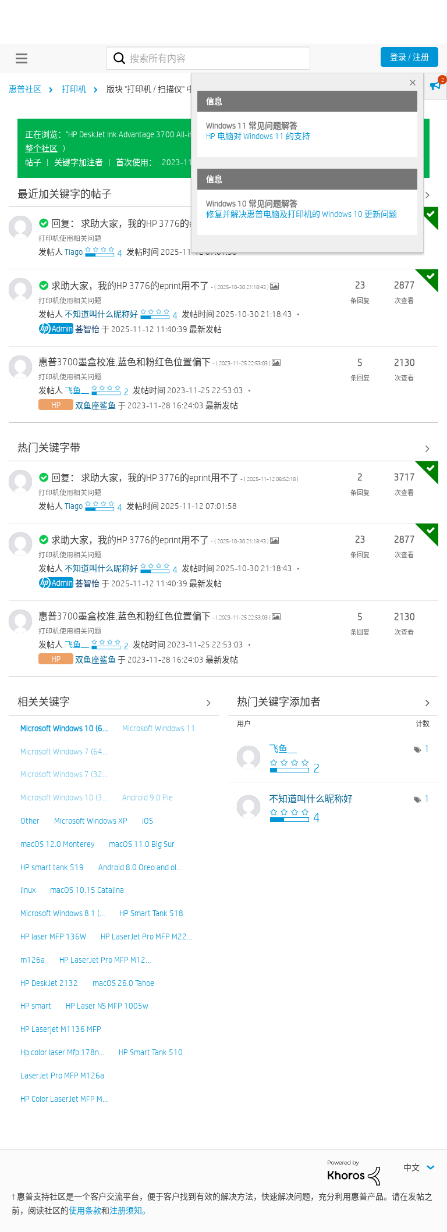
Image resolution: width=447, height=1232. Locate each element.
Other (30, 821)
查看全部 (223, 449)
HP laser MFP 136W (53, 936)
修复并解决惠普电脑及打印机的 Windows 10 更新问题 (301, 214)
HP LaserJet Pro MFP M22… (146, 936)
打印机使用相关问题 (69, 238)
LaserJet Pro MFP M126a (62, 1075)
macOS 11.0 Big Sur (142, 844)
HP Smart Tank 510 (151, 1052)
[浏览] (19, 58)
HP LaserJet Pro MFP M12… (105, 960)
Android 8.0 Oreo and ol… (140, 867)
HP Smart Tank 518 (151, 913)
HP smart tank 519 (52, 867)
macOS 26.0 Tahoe (123, 983)
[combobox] (208, 58)
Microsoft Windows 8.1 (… (62, 913)
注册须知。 (129, 1210)
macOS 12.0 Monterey (57, 844)
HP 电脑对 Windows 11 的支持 (258, 136)
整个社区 (41, 148)
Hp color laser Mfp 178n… (62, 1052)
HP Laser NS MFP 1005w (107, 1005)
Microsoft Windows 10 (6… (64, 728)
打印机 (74, 89)
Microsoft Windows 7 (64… (64, 751)
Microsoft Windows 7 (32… (64, 774)
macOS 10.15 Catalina (87, 890)
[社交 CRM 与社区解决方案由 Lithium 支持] (354, 1172)
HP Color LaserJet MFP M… (64, 1099)
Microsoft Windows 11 (159, 728)
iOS (147, 821)
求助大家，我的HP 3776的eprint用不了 (160, 286)
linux (28, 890)
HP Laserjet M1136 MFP (60, 1029)
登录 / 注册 (409, 57)
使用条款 (85, 1210)
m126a (32, 960)
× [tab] (412, 82)
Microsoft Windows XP (90, 821)
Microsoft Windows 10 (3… (64, 797)
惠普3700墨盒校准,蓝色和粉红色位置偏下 (155, 362)
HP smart (35, 1005)
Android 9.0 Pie (147, 797)
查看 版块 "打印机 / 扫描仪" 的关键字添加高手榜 (333, 703)
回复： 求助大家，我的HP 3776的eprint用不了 (175, 224)
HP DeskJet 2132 (49, 983)
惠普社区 (25, 89)
